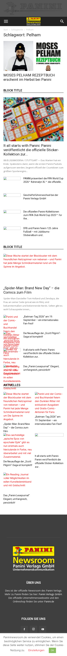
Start (5, 29)
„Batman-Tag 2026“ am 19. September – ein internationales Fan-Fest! (40, 320)
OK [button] (52, 650)
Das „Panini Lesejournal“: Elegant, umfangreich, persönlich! (16, 499)
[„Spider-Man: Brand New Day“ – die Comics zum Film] (33, 269)
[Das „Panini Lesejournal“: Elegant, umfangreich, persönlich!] (12, 377)
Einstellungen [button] (36, 650)
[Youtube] (42, 629)
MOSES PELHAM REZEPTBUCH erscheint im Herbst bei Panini (29, 77)
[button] (5, 21)
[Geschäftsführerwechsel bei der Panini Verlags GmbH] (12, 199)
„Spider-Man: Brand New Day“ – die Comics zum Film (16, 428)
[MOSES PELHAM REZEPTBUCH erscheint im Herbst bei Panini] (33, 56)
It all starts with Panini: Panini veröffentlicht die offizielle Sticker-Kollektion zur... (31, 150)
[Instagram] (33, 629)
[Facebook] (24, 629)
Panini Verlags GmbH (50, 594)
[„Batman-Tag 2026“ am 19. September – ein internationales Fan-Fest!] (49, 403)
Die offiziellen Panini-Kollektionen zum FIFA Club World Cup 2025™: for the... (42, 215)
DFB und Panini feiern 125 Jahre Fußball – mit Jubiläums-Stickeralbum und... (40, 232)
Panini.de (49, 601)
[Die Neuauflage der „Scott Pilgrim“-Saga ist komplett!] (17, 446)
